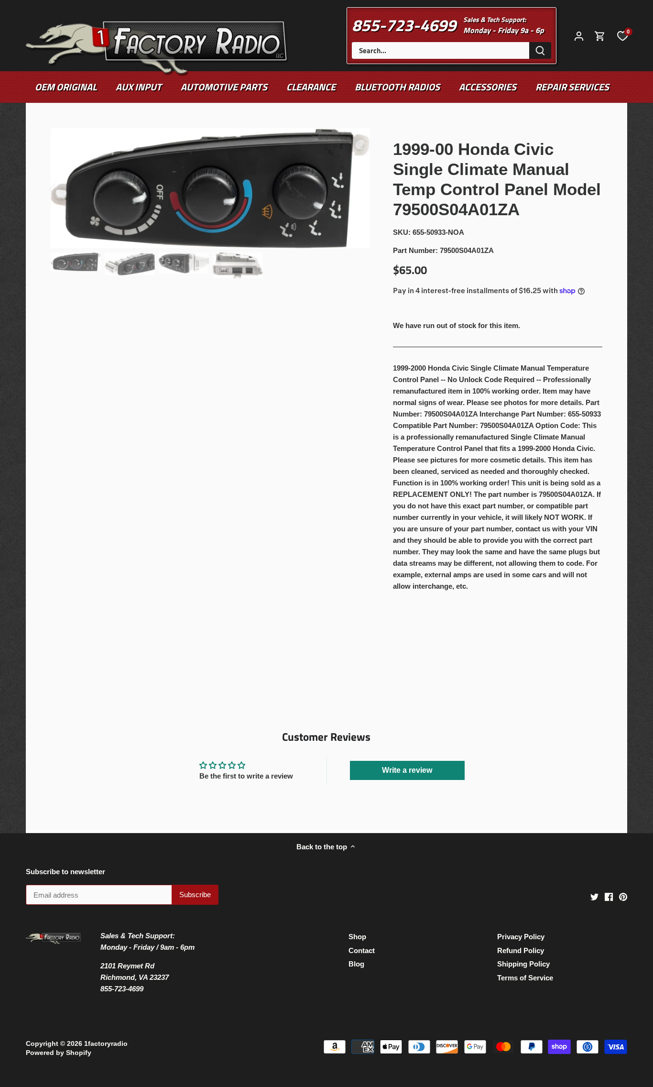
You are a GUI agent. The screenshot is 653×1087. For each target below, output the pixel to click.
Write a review (407, 770)
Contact (361, 950)
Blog (356, 964)
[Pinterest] (623, 896)
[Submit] (540, 50)
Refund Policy (520, 950)
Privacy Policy (520, 937)
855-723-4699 (404, 24)
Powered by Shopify (58, 1052)
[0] (622, 35)
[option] (210, 188)
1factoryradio (106, 1043)
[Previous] (65, 188)
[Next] (356, 188)
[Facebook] (609, 896)
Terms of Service (525, 978)
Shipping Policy (523, 964)
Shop (357, 937)
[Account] (578, 35)
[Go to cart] (600, 35)
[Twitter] (594, 896)
